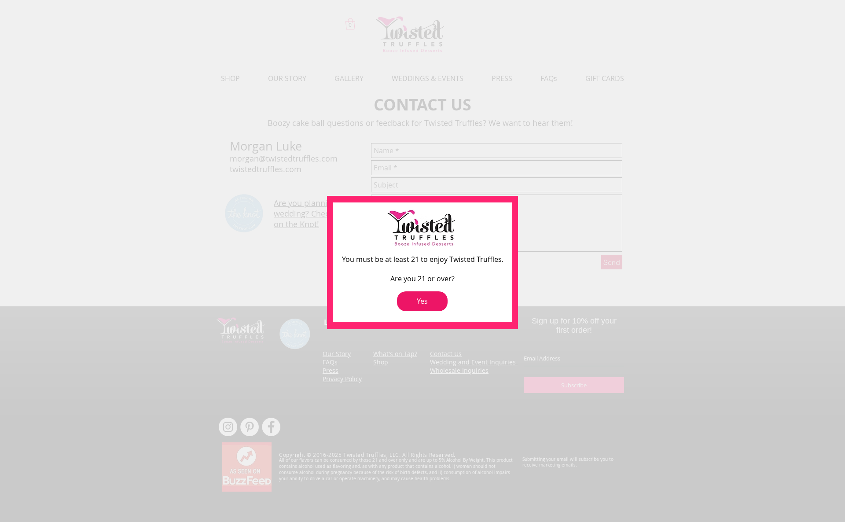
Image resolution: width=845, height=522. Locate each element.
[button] (422, 301)
